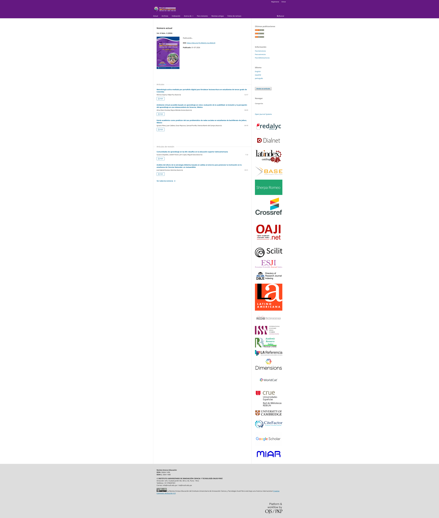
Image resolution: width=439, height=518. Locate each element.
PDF (161, 99)
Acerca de (188, 16)
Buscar (281, 16)
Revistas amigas (217, 16)
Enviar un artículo (263, 89)
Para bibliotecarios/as (262, 58)
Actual (155, 16)
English (258, 71)
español (258, 75)
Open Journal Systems (263, 114)
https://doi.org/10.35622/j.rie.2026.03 (201, 43)
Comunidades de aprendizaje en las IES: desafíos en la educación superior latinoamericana (192, 152)
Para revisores (202, 16)
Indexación (176, 16)
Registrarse (275, 2)
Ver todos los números (165, 181)
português (259, 78)
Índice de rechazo (234, 16)
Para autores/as (260, 54)
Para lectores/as (260, 51)
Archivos (165, 16)
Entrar (284, 2)
